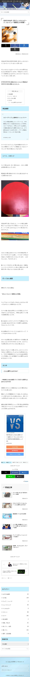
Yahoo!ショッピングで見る (15, 454)
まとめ (10, 100)
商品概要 (11, 94)
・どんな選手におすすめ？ (16, 102)
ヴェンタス (20, 462)
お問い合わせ (5, 666)
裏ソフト (9, 462)
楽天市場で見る (15, 450)
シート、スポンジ (13, 96)
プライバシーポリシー (7, 670)
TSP (15, 462)
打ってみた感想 (12, 98)
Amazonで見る (15, 447)
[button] (28, 12)
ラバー (4, 462)
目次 (13, 91)
